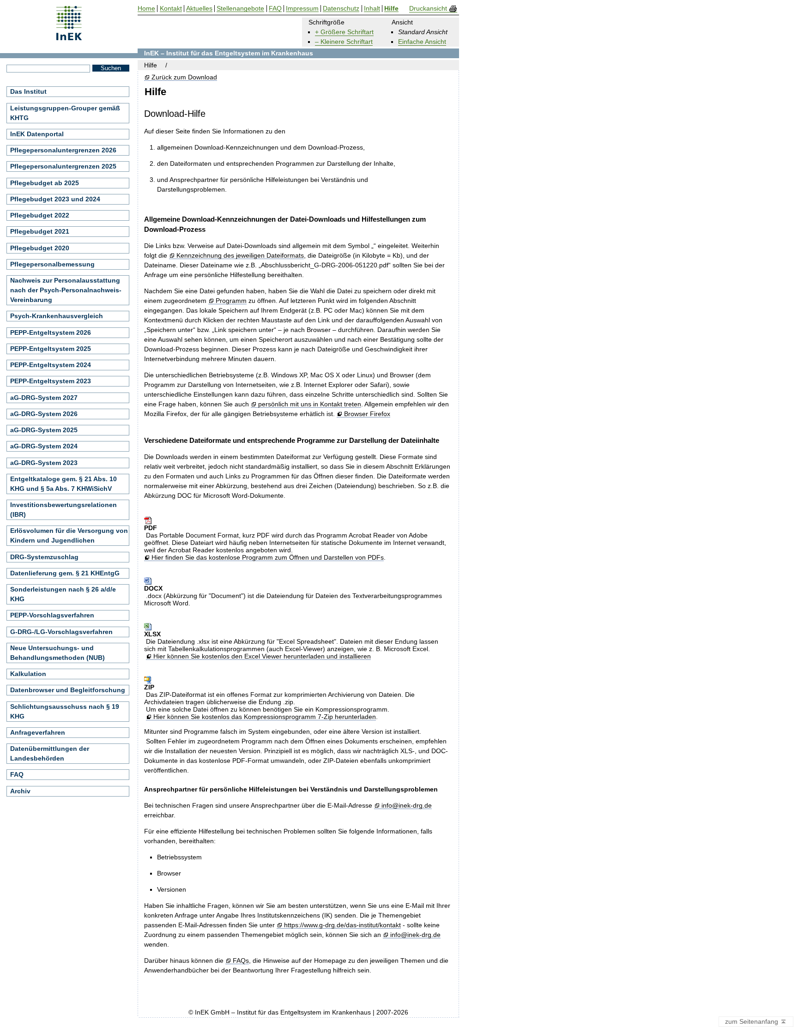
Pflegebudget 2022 (39, 215)
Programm (231, 300)
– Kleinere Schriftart (344, 41)
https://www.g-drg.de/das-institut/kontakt (342, 925)
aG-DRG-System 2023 (44, 462)
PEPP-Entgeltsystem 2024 (50, 365)
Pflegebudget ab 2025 (44, 183)
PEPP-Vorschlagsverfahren (52, 615)
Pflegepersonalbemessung (52, 264)
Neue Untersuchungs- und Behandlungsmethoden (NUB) (57, 652)
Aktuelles (199, 8)
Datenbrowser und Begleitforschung (67, 690)
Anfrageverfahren (37, 732)
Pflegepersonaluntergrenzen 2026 (63, 150)
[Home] (69, 37)
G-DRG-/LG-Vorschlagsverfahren (61, 631)
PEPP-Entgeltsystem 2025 (50, 348)
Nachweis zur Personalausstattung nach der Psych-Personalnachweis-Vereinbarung (65, 290)
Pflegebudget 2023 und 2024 (55, 199)
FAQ (17, 774)
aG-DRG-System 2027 (44, 397)
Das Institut (28, 91)
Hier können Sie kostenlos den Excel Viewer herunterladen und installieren (261, 656)
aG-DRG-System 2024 (44, 446)
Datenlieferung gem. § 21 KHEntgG (65, 573)
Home (146, 8)
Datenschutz (341, 8)
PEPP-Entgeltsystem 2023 (50, 381)
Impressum (302, 8)
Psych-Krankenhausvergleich (56, 316)
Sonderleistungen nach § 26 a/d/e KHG (63, 594)
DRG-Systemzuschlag (44, 557)
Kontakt (171, 8)
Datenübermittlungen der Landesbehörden (49, 753)
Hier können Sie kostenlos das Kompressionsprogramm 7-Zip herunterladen (264, 716)
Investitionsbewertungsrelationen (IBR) (63, 509)
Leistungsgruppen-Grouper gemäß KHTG (65, 112)
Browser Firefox (367, 414)
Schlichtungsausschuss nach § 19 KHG (64, 711)
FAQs (240, 960)
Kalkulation (28, 673)
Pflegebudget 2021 (39, 231)
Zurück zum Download (184, 77)
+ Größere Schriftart (344, 32)
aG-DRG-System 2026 (44, 413)
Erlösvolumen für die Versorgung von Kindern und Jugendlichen (69, 535)
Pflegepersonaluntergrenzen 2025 (63, 166)
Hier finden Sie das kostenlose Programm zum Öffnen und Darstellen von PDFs (267, 557)
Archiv (20, 791)
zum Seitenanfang (752, 1021)
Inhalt (372, 8)
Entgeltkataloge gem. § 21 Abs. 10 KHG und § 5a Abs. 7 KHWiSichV (63, 483)
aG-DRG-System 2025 (44, 430)
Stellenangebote (240, 8)
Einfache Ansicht (422, 41)
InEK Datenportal (37, 134)
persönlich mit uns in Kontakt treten (309, 404)
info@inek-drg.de (406, 805)
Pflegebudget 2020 (39, 248)
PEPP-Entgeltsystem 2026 (50, 332)
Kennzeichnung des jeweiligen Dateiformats (239, 255)
